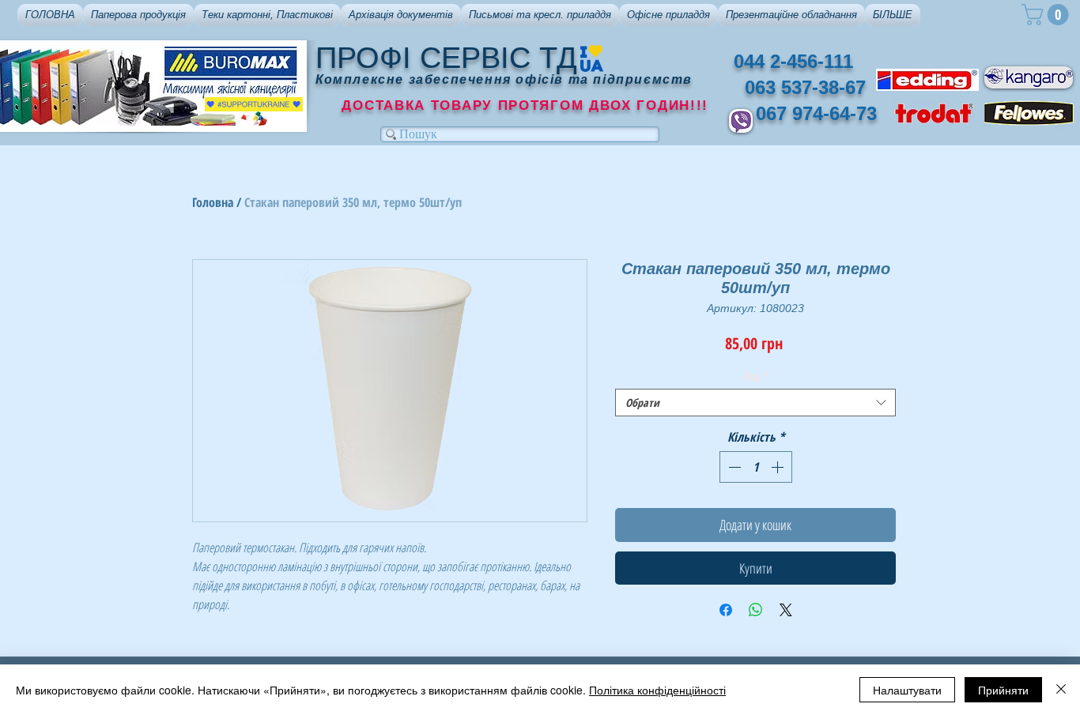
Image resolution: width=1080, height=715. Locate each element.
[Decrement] (733, 467)
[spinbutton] (756, 467)
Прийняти (1003, 690)
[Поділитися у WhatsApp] (755, 609)
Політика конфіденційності (657, 690)
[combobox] (755, 402)
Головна (212, 202)
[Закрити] (1061, 689)
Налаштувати (907, 690)
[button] (138, 15)
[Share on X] (785, 609)
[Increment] (779, 467)
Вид (755, 375)
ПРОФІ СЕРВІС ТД (446, 57)
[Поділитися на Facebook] (725, 609)
